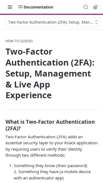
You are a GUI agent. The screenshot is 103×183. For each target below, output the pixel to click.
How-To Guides (19, 41)
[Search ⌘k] (85, 6)
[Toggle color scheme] (95, 6)
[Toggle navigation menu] (9, 6)
